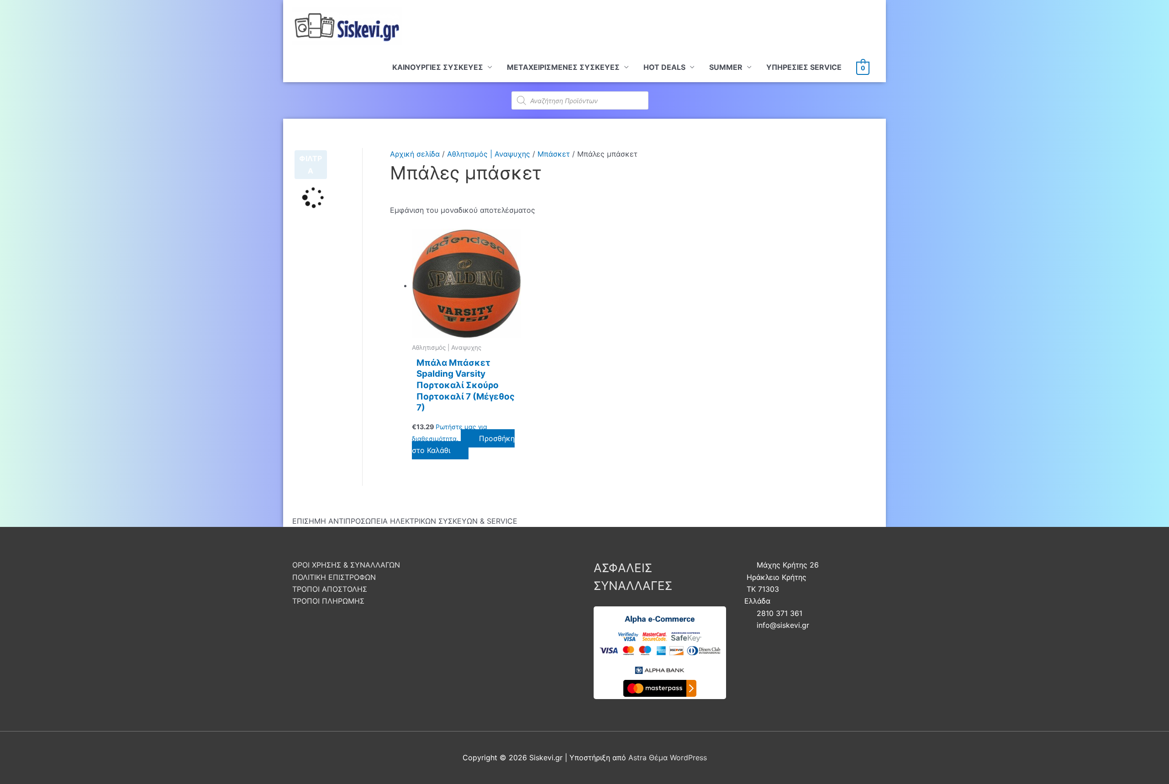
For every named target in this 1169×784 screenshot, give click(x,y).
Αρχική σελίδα (415, 153)
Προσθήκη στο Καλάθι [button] (463, 444)
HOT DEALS (664, 67)
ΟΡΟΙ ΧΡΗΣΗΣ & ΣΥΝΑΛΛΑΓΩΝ (346, 564)
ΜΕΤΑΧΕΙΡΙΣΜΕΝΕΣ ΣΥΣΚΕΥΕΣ (563, 67)
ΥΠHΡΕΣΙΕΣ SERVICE (804, 67)
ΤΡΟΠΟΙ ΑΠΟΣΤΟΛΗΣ (329, 589)
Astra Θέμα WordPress (667, 757)
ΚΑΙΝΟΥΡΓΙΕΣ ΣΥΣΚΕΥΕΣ (437, 67)
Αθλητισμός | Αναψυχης (488, 153)
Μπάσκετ (553, 153)
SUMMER (725, 67)
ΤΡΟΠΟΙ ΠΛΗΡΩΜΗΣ (328, 600)
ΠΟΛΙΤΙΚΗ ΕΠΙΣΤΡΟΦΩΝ (334, 577)
